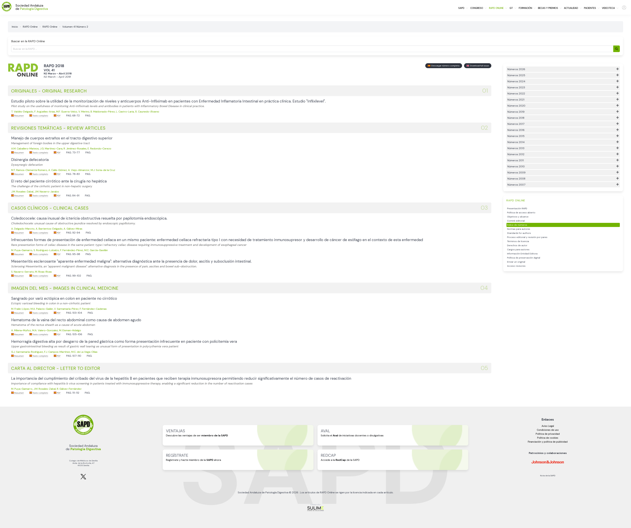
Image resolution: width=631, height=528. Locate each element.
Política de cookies (547, 437)
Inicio (15, 26)
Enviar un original (516, 261)
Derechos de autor (517, 245)
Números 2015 (516, 136)
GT (511, 8)
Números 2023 (516, 87)
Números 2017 (516, 124)
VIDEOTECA (608, 8)
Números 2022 (516, 93)
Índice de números (517, 225)
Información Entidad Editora (522, 253)
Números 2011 (515, 160)
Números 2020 (516, 105)
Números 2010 (516, 166)
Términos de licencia (518, 241)
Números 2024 (516, 81)
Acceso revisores (516, 266)
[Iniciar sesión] (624, 9)
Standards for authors (519, 233)
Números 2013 (515, 148)
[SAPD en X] (83, 478)
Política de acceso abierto (521, 212)
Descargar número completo (445, 65)
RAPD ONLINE (496, 8)
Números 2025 (516, 75)
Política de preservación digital (523, 257)
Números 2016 (516, 130)
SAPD (461, 8)
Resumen (19, 115)
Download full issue (479, 65)
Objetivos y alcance (517, 216)
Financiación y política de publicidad (548, 441)
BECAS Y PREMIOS (548, 8)
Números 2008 (516, 178)
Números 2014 (516, 142)
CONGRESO (476, 8)
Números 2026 (516, 69)
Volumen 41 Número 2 (75, 26)
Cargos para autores (518, 249)
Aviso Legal (548, 426)
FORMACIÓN (525, 8)
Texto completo (40, 115)
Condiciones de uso (548, 429)
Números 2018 (515, 118)
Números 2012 (515, 154)
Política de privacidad (548, 433)
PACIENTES (590, 8)
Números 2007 (516, 184)
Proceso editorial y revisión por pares (527, 237)
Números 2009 (516, 172)
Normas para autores (518, 229)
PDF (58, 115)
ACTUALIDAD (571, 8)
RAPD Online (30, 26)
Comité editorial (516, 220)
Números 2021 (515, 99)
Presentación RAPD (517, 208)
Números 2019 (516, 111)
